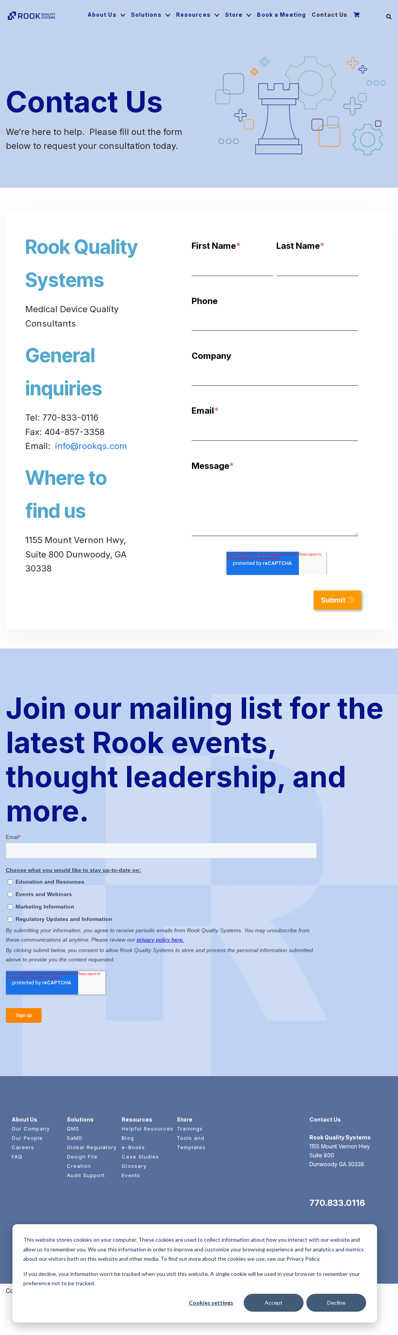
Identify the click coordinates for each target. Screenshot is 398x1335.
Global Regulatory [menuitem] (92, 1147)
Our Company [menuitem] (31, 1128)
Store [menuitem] (234, 14)
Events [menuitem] (131, 1175)
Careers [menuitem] (23, 1147)
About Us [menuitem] (102, 14)
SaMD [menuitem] (74, 1138)
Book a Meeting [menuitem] (281, 14)
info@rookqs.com (91, 446)
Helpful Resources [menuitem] (147, 1128)
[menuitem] (357, 14)
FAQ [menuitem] (17, 1156)
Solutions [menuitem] (146, 14)
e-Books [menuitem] (133, 1147)
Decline (336, 1302)
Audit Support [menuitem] (86, 1175)
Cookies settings (211, 1302)
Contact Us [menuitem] (329, 14)
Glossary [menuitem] (134, 1166)
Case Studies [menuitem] (140, 1156)
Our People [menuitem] (27, 1138)
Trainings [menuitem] (190, 1128)
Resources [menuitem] (193, 14)
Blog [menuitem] (128, 1138)
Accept (274, 1302)
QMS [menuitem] (73, 1128)
